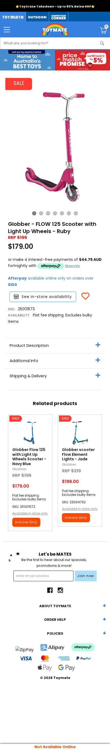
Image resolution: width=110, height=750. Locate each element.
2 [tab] (41, 213)
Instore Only (26, 522)
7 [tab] (76, 213)
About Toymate (55, 605)
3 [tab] (48, 213)
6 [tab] (69, 213)
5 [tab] (62, 213)
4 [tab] (55, 213)
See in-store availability (47, 296)
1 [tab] (34, 213)
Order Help (55, 619)
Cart (106, 27)
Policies (55, 633)
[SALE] (30, 434)
